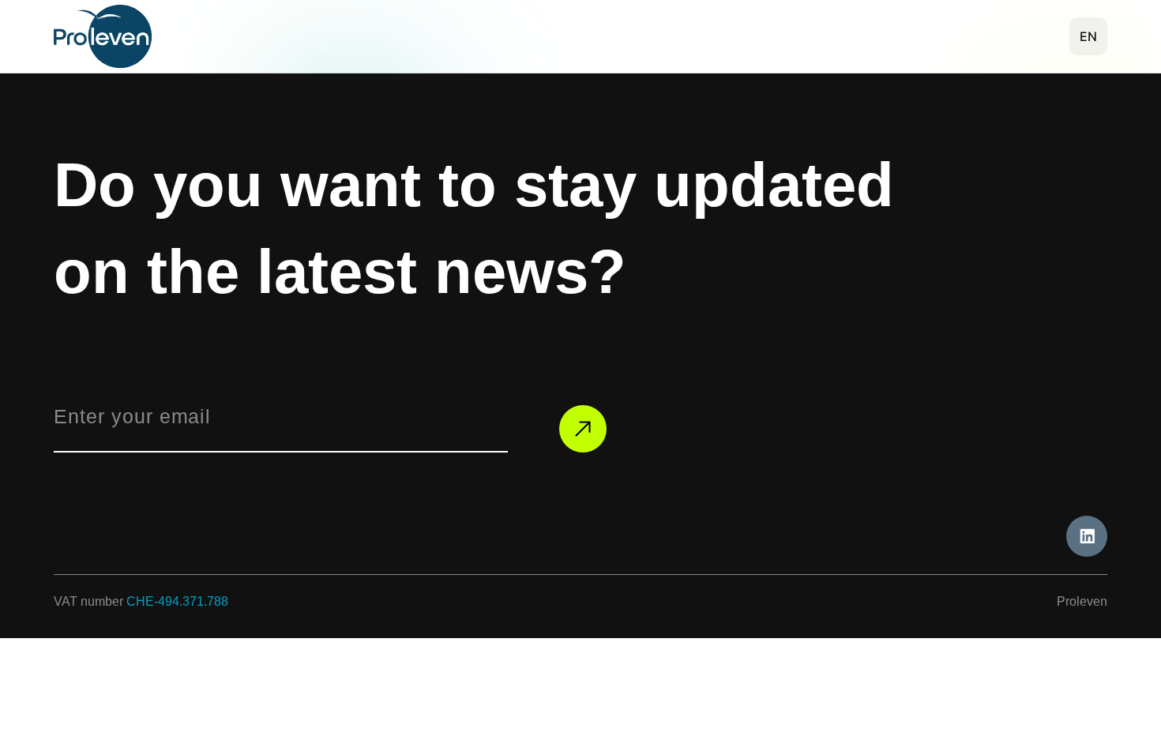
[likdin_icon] (1086, 536)
